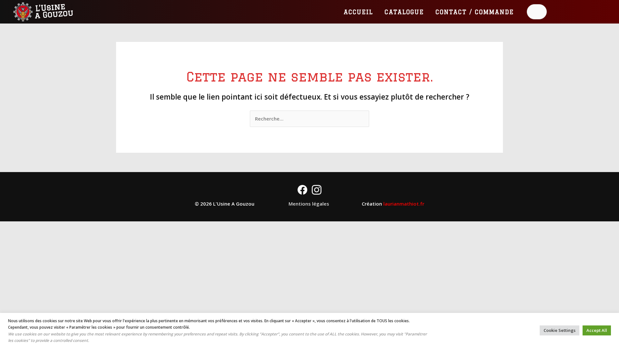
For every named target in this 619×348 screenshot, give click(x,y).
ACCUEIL (358, 12)
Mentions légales (309, 203)
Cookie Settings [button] (559, 330)
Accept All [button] (596, 330)
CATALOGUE (404, 12)
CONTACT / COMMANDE (475, 12)
